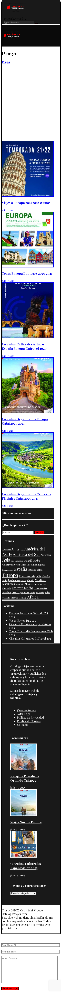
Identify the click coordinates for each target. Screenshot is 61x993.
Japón (11, 580)
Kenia (17, 580)
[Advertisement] (30, 108)
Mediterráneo (32, 583)
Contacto (22, 724)
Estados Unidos (36, 569)
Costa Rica (32, 564)
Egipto (41, 564)
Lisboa (23, 580)
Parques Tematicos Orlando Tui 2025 (24, 778)
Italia (4, 580)
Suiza (47, 592)
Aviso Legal (24, 714)
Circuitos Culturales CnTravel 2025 (30, 638)
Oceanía (6, 588)
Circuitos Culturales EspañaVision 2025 (25, 866)
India (38, 576)
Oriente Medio (22, 588)
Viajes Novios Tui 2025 (22, 620)
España (20, 569)
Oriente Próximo (40, 588)
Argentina (46, 554)
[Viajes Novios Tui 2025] (23, 815)
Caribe (36, 560)
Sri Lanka (40, 592)
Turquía (14, 597)
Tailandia (6, 597)
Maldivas (40, 580)
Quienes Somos (26, 710)
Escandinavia (7, 570)
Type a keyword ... (15, 18)
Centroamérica (11, 564)
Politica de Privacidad (30, 717)
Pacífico (6, 592)
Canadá (28, 560)
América (18, 549)
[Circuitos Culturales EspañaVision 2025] (23, 856)
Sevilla (32, 592)
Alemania (6, 549)
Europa (10, 575)
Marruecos (8, 584)
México (43, 584)
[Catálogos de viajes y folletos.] (12, 45)
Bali (12, 561)
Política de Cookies (28, 721)
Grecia (31, 576)
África (33, 597)
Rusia (26, 592)
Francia (23, 576)
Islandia (46, 576)
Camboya (19, 560)
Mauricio (19, 583)
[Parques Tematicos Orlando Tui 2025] (23, 769)
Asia (6, 560)
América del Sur (26, 554)
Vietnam (22, 597)
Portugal (18, 592)
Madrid (30, 580)
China (23, 564)
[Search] (36, 23)
